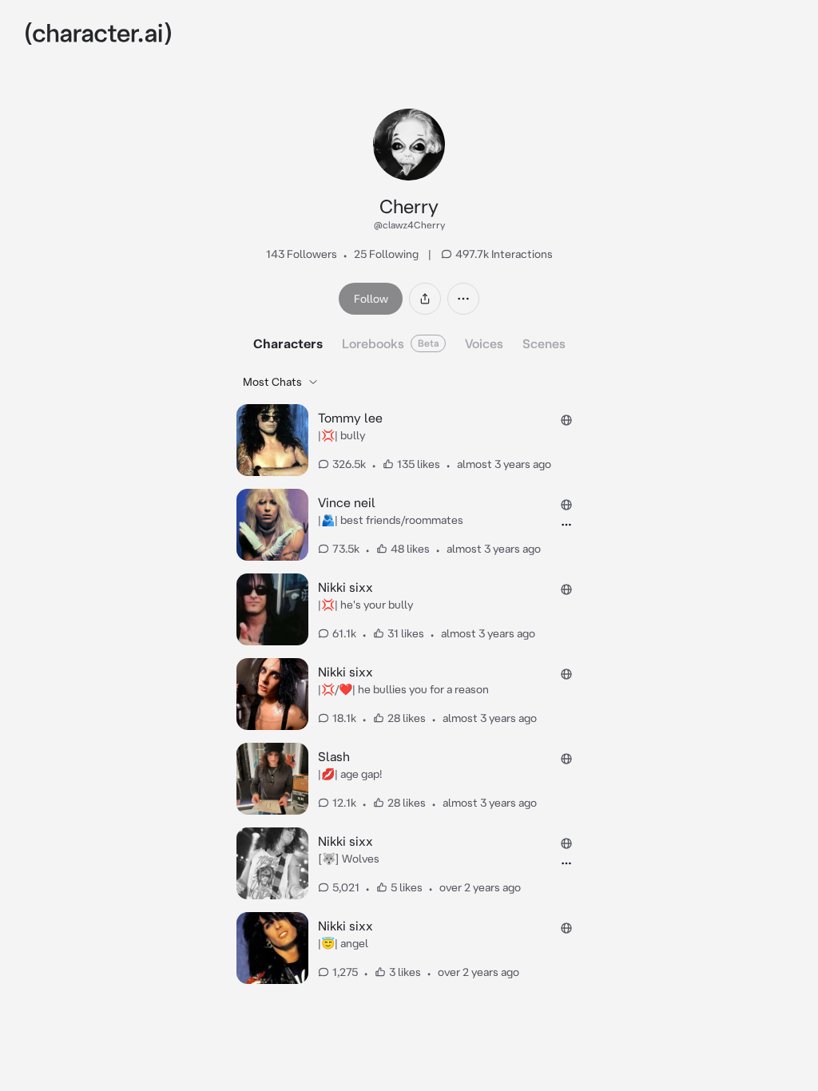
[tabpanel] (409, 678)
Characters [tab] (288, 343)
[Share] (425, 299)
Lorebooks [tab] (390, 343)
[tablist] (409, 343)
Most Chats (272, 381)
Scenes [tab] (544, 343)
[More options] (463, 299)
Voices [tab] (484, 343)
